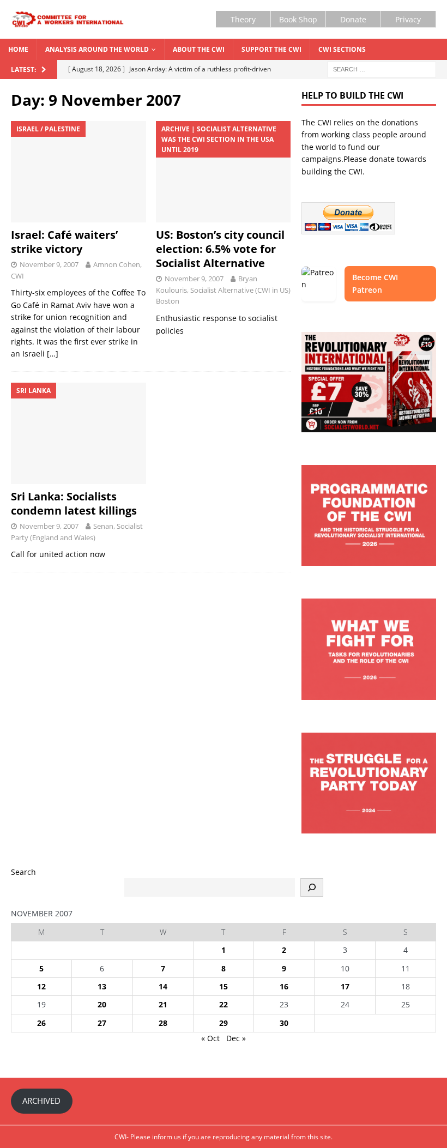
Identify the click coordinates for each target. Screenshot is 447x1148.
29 (223, 1023)
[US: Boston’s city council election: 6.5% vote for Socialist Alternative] (223, 171)
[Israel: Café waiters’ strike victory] (78, 171)
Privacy (408, 19)
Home (18, 49)
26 (41, 1023)
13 (102, 986)
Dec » (236, 1038)
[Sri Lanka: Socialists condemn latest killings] (78, 433)
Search (23, 872)
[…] (52, 353)
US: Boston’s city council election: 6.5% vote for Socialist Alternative (220, 248)
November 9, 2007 (49, 264)
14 (163, 986)
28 (163, 1023)
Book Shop (298, 19)
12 (41, 986)
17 (345, 986)
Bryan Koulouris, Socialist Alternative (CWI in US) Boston (223, 290)
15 (223, 986)
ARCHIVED (41, 1100)
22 (223, 1004)
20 (102, 1004)
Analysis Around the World (97, 49)
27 (102, 1023)
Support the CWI (271, 49)
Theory (243, 19)
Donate (353, 19)
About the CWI (199, 49)
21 (163, 1004)
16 (284, 986)
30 (284, 1023)
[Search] (311, 887)
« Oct (210, 1038)
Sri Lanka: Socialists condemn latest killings (74, 503)
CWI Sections (342, 49)
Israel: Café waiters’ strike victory (64, 241)
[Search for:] (381, 69)
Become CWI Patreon (375, 283)
